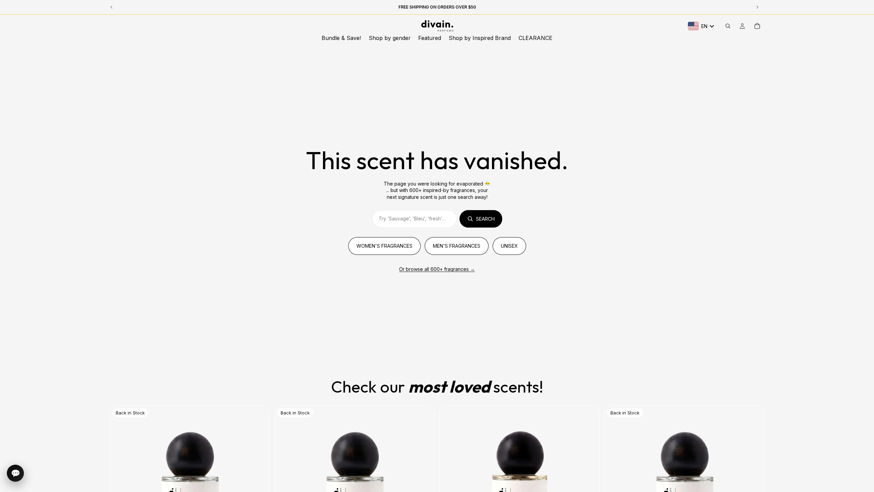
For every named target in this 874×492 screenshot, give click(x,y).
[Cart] (757, 25)
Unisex (509, 246)
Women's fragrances (384, 246)
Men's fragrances (456, 246)
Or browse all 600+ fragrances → (437, 269)
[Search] (727, 25)
